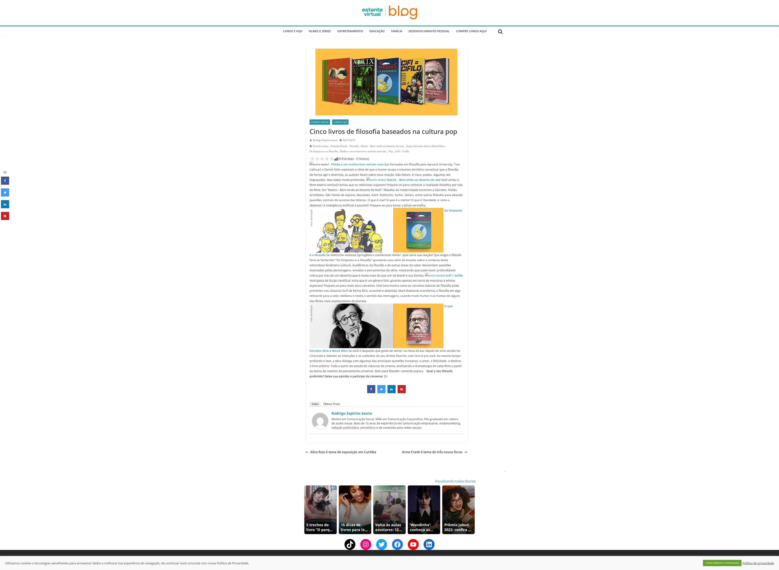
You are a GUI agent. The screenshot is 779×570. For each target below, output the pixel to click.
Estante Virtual (319, 122)
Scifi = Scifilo (402, 151)
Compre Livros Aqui (471, 31)
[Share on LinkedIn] (5, 207)
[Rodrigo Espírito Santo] (320, 415)
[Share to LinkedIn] (391, 392)
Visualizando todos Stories (455, 481)
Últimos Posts (331, 404)
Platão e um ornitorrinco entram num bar (363, 151)
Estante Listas (320, 146)
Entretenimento (350, 31)
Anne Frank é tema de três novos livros (432, 452)
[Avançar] (472, 509)
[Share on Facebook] (371, 392)
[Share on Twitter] (381, 392)
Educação (377, 31)
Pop (391, 151)
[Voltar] (306, 509)
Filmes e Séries (320, 31)
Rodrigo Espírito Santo (325, 140)
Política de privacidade (758, 563)
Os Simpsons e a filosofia (324, 151)
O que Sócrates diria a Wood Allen (425, 146)
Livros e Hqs (292, 31)
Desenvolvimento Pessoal (429, 31)
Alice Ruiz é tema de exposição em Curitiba (343, 452)
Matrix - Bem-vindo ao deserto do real (382, 146)
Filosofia (354, 146)
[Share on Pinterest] (402, 392)
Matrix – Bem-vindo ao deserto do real (413, 180)
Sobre (315, 404)
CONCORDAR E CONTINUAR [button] (722, 563)
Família (396, 31)
